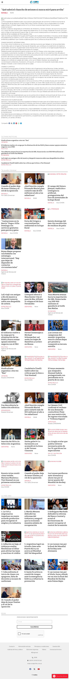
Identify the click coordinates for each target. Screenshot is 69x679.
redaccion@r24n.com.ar (34, 663)
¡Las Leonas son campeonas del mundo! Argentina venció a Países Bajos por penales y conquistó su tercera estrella (57, 339)
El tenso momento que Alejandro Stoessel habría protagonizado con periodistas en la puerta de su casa (56, 374)
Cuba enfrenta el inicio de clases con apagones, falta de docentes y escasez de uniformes (11, 576)
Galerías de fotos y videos (15, 649)
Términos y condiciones (41, 646)
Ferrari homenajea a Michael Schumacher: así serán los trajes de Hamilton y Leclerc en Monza (34, 338)
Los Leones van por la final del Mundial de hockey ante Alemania (57, 547)
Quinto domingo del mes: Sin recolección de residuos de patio (57, 223)
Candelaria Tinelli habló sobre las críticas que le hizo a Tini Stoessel (25, 163)
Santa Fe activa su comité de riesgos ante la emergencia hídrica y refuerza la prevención (33, 576)
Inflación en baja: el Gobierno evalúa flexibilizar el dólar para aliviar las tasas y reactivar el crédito (11, 548)
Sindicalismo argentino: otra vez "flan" (15, 140)
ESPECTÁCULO (6, 160)
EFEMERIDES (5, 410)
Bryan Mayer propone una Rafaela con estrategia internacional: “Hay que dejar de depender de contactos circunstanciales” (11, 259)
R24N (3, 613)
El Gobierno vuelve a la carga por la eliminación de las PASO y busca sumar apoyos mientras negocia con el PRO (10, 338)
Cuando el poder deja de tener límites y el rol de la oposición (10, 188)
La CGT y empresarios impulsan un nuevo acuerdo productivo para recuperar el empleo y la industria (11, 517)
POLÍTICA (4, 149)
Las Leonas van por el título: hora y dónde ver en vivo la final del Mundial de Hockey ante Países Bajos (58, 576)
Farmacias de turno (56, 649)
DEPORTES (28, 306)
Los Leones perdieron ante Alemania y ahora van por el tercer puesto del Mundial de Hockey (58, 477)
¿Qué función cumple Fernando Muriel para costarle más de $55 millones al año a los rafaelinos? (34, 190)
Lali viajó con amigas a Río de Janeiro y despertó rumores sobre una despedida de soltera (32, 158)
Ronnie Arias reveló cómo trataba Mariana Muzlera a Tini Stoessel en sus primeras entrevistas (10, 477)
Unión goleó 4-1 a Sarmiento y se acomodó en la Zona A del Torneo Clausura (34, 446)
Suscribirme (34, 627)
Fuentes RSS (56, 646)
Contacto (12, 646)
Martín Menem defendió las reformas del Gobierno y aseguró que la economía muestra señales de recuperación (33, 518)
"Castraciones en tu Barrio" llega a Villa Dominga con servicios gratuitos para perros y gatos (10, 225)
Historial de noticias (24, 646)
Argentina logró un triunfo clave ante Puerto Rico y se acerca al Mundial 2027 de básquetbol (34, 548)
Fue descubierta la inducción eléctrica (10, 406)
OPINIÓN (4, 142)
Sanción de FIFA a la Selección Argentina (10, 442)
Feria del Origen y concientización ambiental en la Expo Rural (34, 224)
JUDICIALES (52, 422)
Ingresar (35, 652)
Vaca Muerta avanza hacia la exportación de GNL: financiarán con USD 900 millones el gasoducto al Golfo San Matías (57, 301)
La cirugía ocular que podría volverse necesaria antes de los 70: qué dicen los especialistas (58, 446)
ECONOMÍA (5, 155)
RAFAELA (4, 13)
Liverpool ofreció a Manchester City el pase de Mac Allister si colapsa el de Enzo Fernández (34, 299)
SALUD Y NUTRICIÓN (55, 453)
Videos (44, 649)
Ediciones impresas (32, 649)
